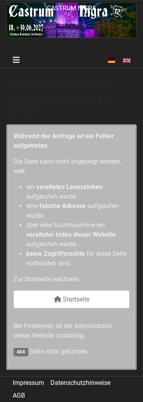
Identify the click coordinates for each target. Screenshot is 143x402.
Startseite (75, 299)
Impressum (28, 383)
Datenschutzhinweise (80, 383)
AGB (19, 395)
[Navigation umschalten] (16, 60)
